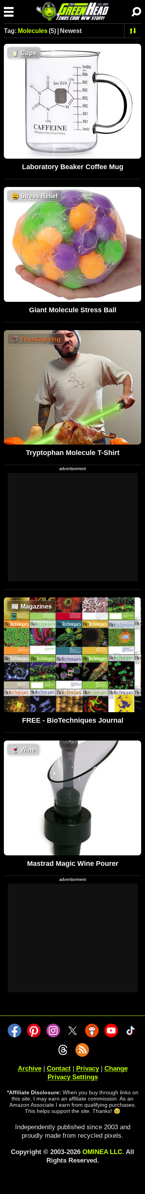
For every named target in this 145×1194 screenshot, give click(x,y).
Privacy (87, 1068)
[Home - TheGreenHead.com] (72, 11)
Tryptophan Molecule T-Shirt (72, 453)
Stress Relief (34, 196)
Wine (23, 749)
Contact (59, 1068)
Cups (23, 53)
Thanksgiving (36, 339)
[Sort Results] (133, 31)
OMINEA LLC (102, 1152)
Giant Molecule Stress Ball (72, 310)
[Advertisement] (73, 527)
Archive (29, 1068)
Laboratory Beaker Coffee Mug (72, 167)
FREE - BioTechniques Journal (72, 720)
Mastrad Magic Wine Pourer (72, 863)
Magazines (31, 606)
